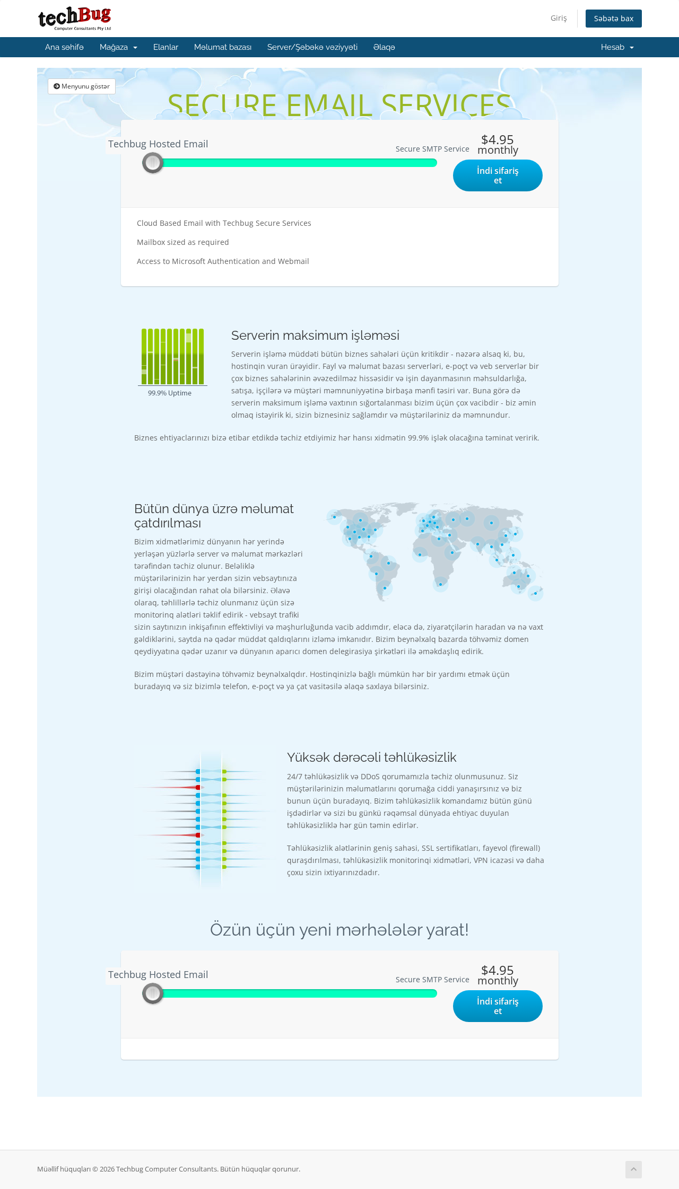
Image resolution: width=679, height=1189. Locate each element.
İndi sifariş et (498, 175)
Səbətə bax (613, 18)
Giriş (559, 18)
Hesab (615, 47)
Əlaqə (384, 47)
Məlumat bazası (222, 47)
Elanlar (165, 47)
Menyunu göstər (85, 86)
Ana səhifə (64, 47)
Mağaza (116, 47)
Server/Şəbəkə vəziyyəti (312, 47)
